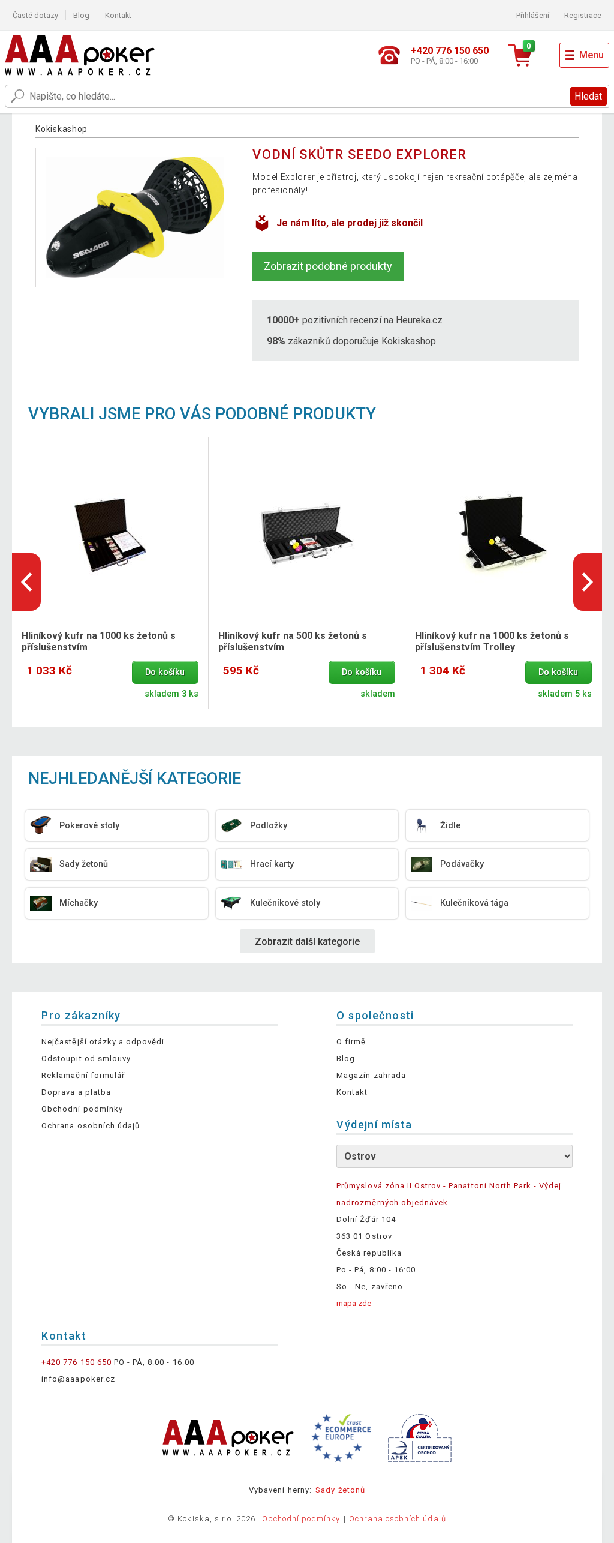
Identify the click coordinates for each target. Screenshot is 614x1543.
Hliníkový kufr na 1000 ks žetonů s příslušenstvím (99, 641)
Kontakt (118, 15)
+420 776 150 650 (76, 1362)
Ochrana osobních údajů (90, 1125)
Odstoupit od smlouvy (86, 1058)
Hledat (588, 96)
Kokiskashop (61, 129)
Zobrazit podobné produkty (328, 266)
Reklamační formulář (83, 1075)
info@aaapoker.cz (78, 1378)
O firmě (351, 1041)
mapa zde (353, 1303)
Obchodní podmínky (82, 1108)
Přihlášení (532, 15)
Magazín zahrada (371, 1075)
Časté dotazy (35, 15)
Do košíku (165, 672)
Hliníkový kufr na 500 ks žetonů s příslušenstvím (292, 641)
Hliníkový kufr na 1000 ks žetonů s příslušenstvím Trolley (492, 641)
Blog (81, 15)
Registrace (582, 15)
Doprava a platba (76, 1092)
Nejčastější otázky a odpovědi (102, 1041)
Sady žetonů (340, 1489)
